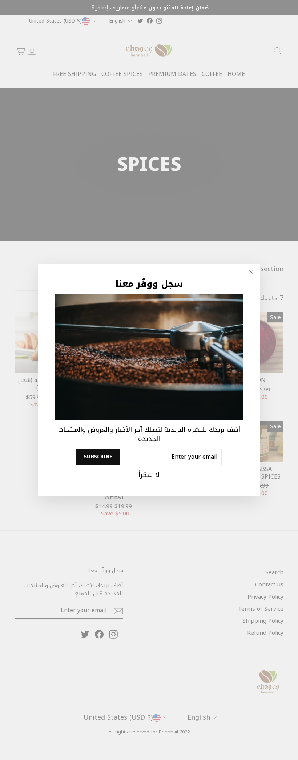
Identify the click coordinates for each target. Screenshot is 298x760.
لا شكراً (149, 475)
